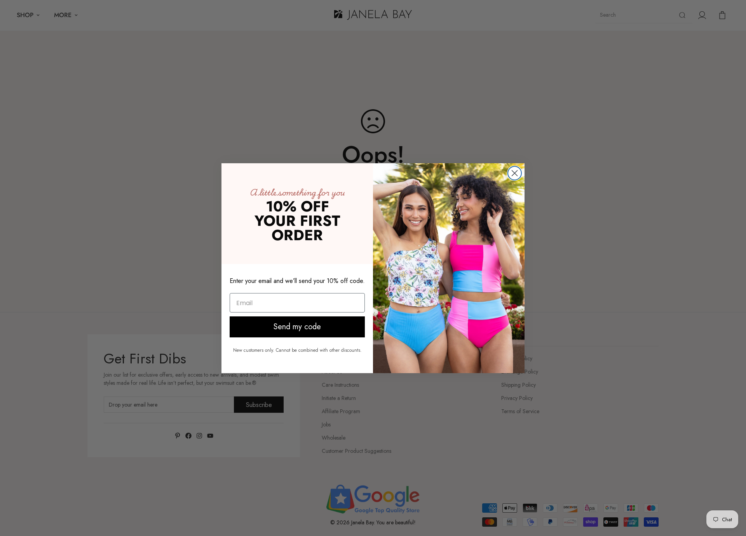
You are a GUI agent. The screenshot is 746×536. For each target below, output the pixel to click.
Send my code (297, 326)
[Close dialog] (514, 173)
